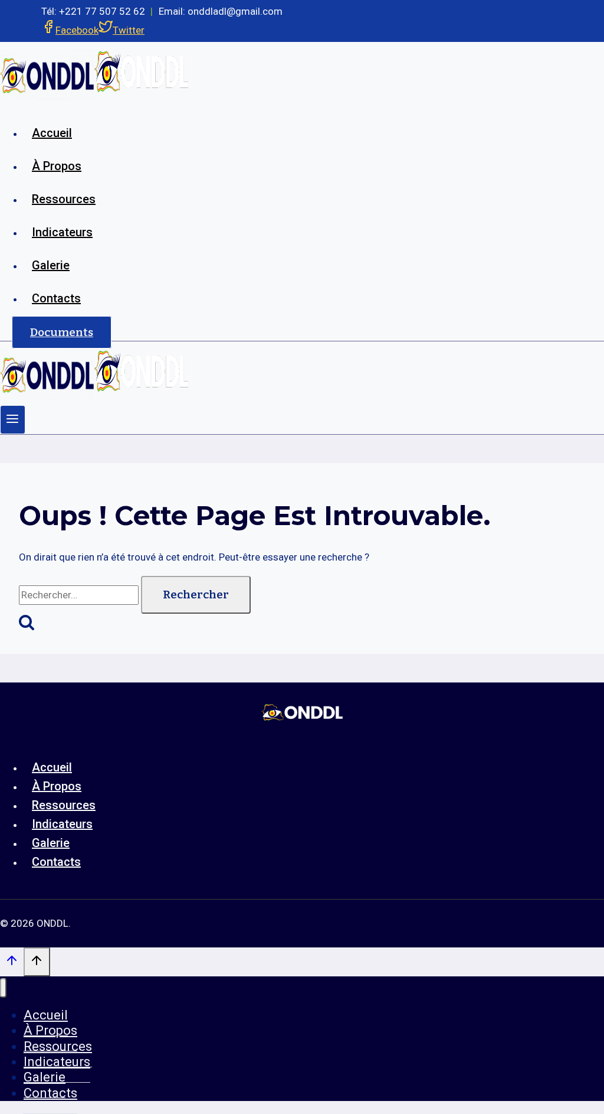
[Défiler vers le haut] (12, 963)
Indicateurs (62, 232)
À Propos (56, 166)
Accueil (52, 133)
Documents (61, 332)
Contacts (56, 298)
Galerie (51, 265)
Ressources (64, 199)
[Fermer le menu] (3, 988)
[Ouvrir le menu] (12, 419)
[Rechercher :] (80, 595)
